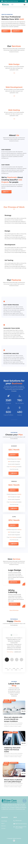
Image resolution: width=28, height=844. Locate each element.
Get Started (13, 582)
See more (14, 473)
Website (15, 732)
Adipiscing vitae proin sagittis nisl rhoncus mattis (12, 750)
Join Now (12, 454)
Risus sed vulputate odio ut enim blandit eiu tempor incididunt (13, 719)
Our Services (16, 30)
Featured (13, 700)
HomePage (4, 821)
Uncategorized (8, 732)
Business (6, 700)
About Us (5, 30)
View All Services (14, 610)
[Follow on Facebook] (26, 1)
